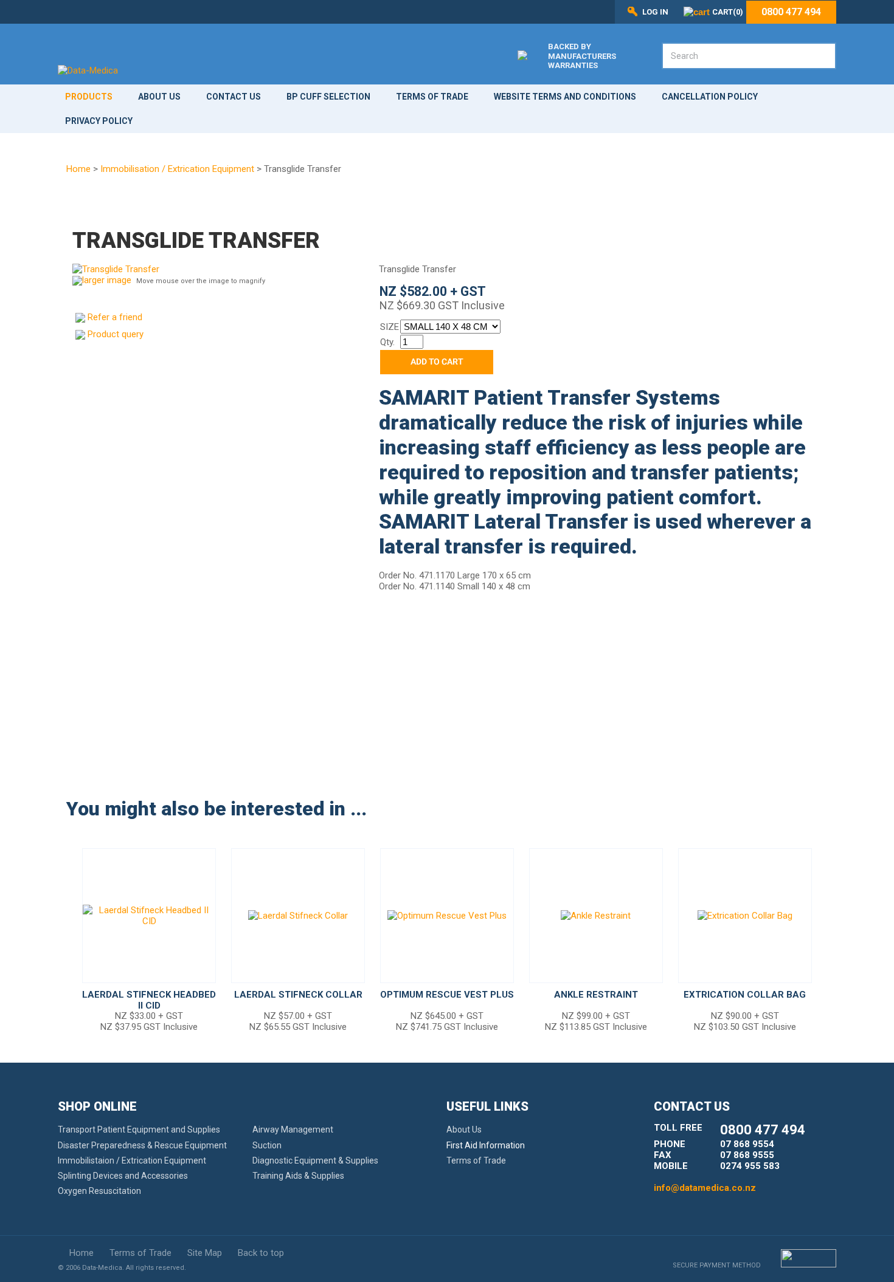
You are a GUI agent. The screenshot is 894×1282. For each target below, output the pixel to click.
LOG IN (655, 11)
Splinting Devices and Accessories (123, 1176)
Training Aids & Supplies (298, 1176)
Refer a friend (115, 317)
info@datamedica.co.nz (705, 1187)
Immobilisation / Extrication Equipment (177, 168)
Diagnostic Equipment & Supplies (315, 1160)
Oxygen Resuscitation (99, 1191)
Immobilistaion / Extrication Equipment (132, 1160)
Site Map (204, 1252)
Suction (267, 1145)
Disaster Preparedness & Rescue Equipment (142, 1145)
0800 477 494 (791, 12)
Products (89, 96)
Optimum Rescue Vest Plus (447, 994)
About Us (159, 96)
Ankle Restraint (596, 994)
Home (78, 168)
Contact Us (233, 96)
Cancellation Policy (710, 96)
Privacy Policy (99, 121)
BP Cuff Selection (328, 96)
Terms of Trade (432, 96)
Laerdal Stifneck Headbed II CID (149, 1000)
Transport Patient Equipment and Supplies (139, 1129)
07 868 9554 (747, 1144)
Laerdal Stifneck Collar (298, 994)
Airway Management (292, 1129)
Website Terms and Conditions (565, 96)
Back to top (261, 1252)
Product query (116, 334)
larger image (106, 280)
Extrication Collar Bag (745, 994)
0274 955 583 (750, 1165)
